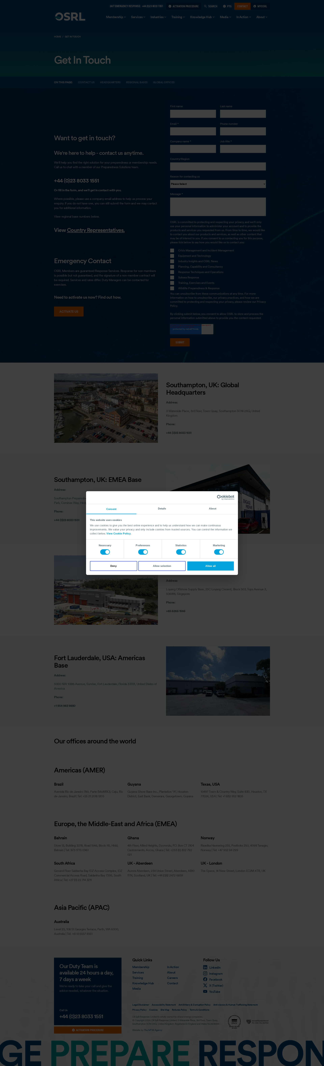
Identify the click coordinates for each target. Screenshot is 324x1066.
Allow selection (162, 565)
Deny (113, 565)
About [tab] (212, 508)
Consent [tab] (111, 508)
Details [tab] (162, 508)
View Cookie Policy (118, 533)
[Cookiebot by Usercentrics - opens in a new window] (219, 497)
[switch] (143, 552)
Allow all (210, 565)
